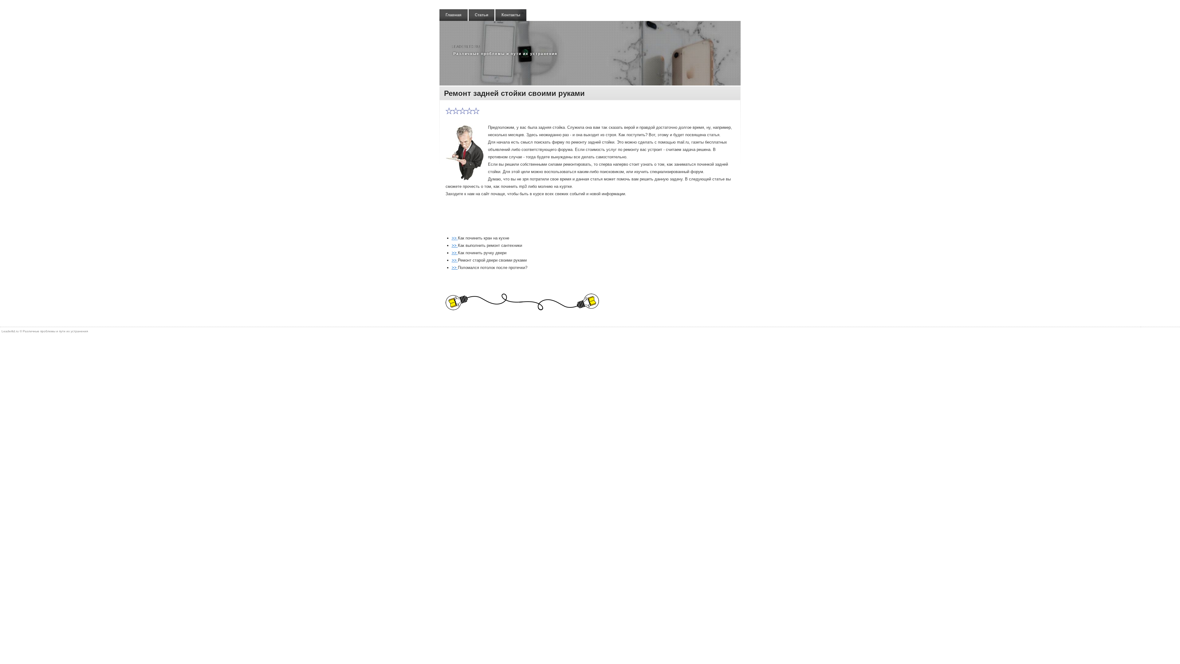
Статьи (481, 15)
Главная (454, 15)
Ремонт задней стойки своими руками (514, 93)
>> (455, 238)
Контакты (511, 15)
